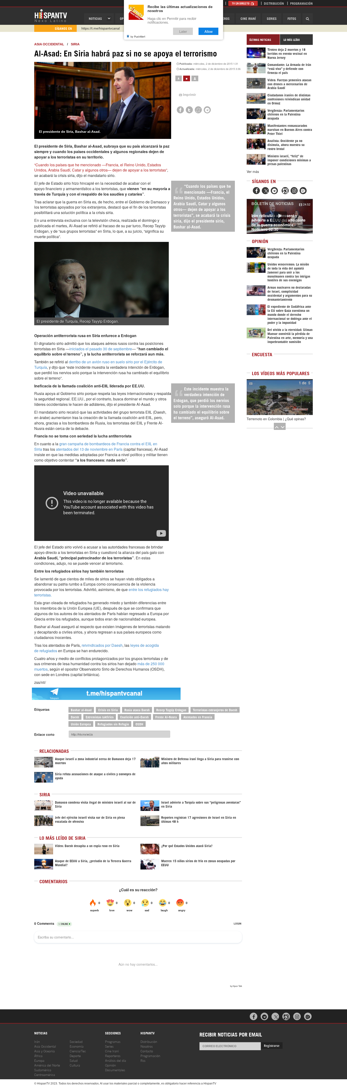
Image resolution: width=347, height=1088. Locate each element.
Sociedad (76, 1041)
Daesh (75, 717)
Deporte (75, 1055)
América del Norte (47, 1065)
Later (183, 31)
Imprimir (189, 94)
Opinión (110, 1065)
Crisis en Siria (108, 710)
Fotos (292, 18)
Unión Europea (81, 724)
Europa (39, 1060)
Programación (301, 3)
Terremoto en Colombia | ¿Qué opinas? (276, 418)
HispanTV (50, 15)
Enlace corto (44, 734)
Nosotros (146, 1046)
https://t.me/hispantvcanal (100, 28)
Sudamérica (42, 1070)
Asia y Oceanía (44, 1051)
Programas (112, 1041)
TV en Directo (241, 3)
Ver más (253, 171)
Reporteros (112, 1055)
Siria (75, 44)
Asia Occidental (45, 1046)
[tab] (263, 39)
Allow (208, 31)
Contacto (146, 1051)
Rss (142, 1060)
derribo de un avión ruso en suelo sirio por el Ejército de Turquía (98, 364)
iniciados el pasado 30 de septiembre (100, 348)
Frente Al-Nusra (166, 717)
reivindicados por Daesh (102, 645)
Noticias (95, 18)
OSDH (139, 724)
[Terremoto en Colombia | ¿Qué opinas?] (280, 397)
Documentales (115, 1070)
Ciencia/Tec (78, 1051)
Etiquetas (42, 709)
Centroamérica (44, 1074)
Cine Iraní (248, 18)
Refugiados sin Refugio (113, 724)
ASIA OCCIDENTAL (49, 44)
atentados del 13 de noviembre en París (89, 449)
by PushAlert (138, 36)
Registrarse (271, 1045)
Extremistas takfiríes (100, 717)
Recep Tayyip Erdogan (171, 710)
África (38, 1055)
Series (272, 18)
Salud (74, 1060)
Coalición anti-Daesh (134, 717)
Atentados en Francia (197, 717)
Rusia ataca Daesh (137, 710)
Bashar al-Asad (81, 710)
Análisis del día (115, 1060)
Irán (37, 1041)
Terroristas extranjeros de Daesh (215, 710)
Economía (77, 1046)
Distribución (274, 3)
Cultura (75, 1065)
